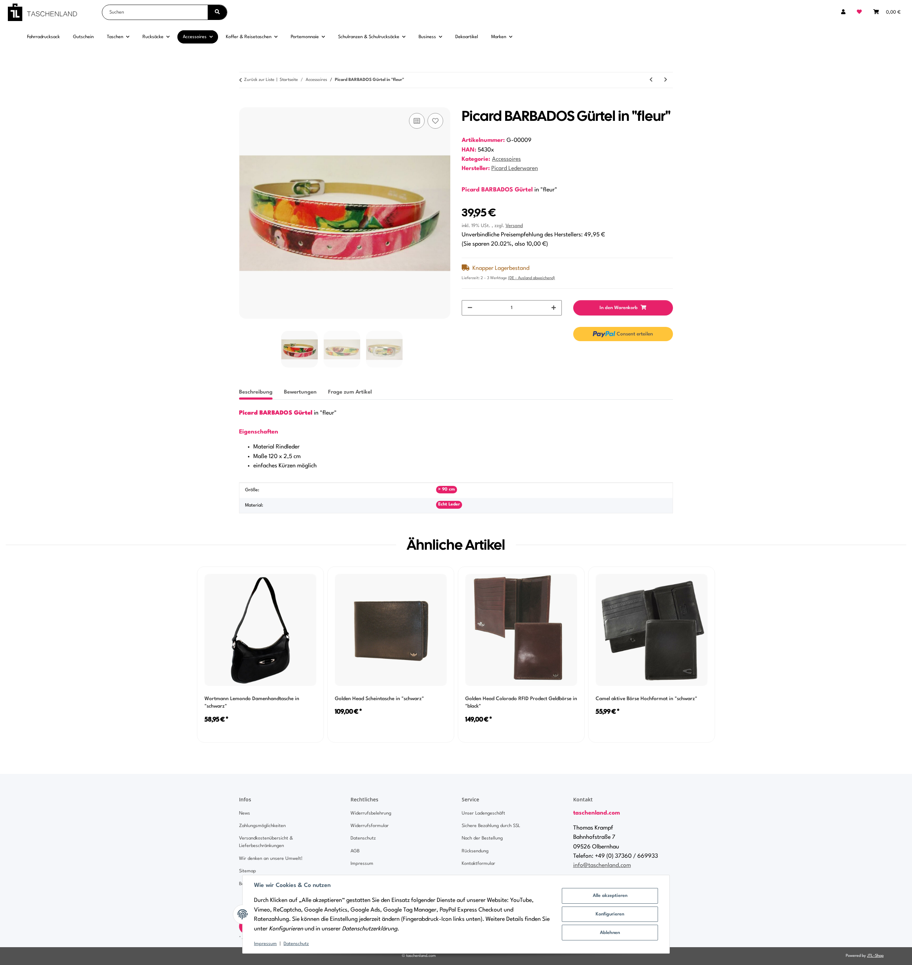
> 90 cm (446, 489)
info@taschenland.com (602, 865)
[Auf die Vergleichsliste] (417, 121)
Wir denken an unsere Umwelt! (270, 858)
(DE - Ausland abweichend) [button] (531, 278)
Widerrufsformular (370, 825)
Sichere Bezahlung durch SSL (491, 825)
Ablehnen (610, 932)
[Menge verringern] (470, 308)
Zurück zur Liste (259, 80)
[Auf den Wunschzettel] (435, 121)
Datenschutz (296, 943)
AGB (355, 851)
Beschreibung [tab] (256, 392)
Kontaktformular (478, 863)
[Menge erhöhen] (553, 308)
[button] (843, 12)
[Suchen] (217, 12)
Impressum (265, 943)
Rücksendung (475, 851)
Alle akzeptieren (610, 895)
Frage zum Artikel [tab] (350, 392)
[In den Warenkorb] (244, 103)
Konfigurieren (610, 914)
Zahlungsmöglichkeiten (262, 825)
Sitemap (247, 871)
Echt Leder (449, 504)
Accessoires (506, 159)
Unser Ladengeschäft (483, 813)
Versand (514, 226)
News (244, 813)
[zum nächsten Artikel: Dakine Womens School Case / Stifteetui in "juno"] (665, 80)
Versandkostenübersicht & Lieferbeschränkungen (266, 842)
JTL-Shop (875, 956)
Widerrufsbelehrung (371, 813)
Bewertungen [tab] (300, 392)
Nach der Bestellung (482, 838)
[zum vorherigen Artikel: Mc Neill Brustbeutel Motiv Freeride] (651, 80)
